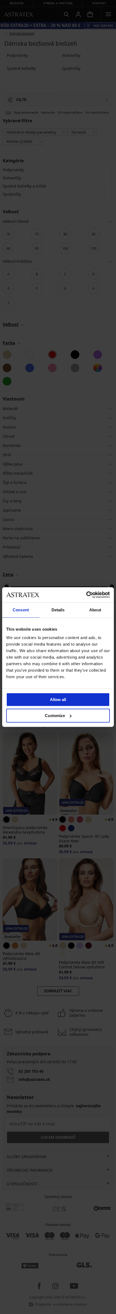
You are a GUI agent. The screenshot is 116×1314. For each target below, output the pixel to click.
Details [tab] (58, 610)
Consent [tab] (21, 610)
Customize (55, 715)
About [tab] (95, 610)
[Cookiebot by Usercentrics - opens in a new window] (86, 594)
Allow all (58, 699)
